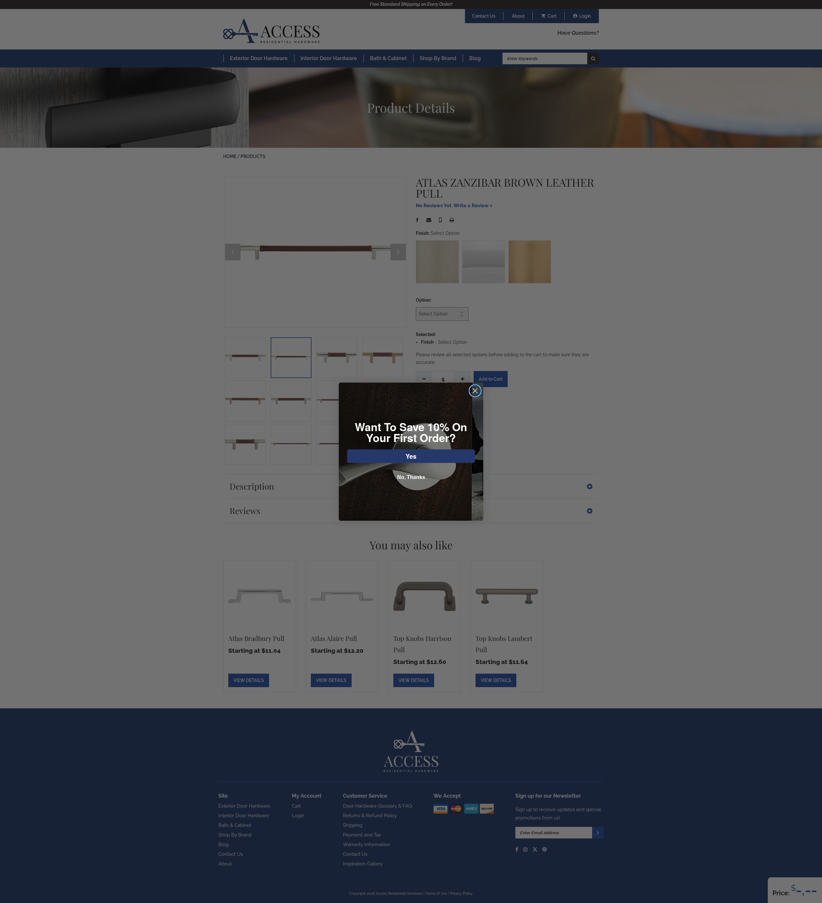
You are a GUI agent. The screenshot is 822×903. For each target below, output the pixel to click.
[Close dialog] (475, 390)
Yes (411, 456)
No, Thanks (411, 477)
